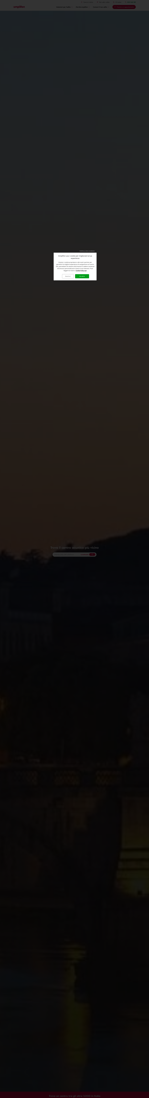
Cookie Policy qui (81, 271)
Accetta (82, 276)
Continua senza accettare (87, 251)
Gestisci (68, 276)
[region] (75, 266)
